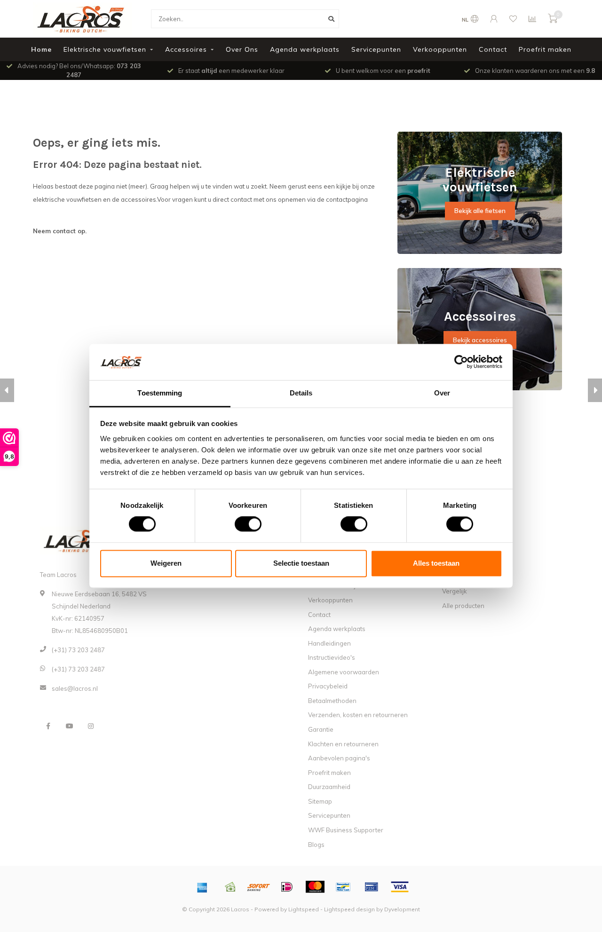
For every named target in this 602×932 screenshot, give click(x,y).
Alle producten (463, 605)
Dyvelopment (402, 909)
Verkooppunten (440, 49)
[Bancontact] (343, 887)
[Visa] (400, 887)
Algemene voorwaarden (343, 672)
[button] (7, 390)
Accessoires (186, 49)
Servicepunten (376, 49)
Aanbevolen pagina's (339, 758)
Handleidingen (329, 643)
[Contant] (230, 887)
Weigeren (166, 563)
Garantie (320, 729)
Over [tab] (442, 393)
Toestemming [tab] (159, 393)
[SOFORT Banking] (258, 887)
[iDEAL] (287, 887)
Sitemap (320, 801)
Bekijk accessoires (480, 340)
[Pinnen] (371, 887)
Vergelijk (454, 591)
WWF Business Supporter (345, 830)
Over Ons (242, 49)
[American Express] (202, 887)
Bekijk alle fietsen (480, 210)
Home (41, 49)
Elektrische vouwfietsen (104, 49)
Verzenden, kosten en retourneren (358, 715)
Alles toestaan (436, 563)
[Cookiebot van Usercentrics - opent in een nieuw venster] (461, 362)
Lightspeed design (349, 909)
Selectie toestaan (301, 563)
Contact (493, 49)
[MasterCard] (315, 887)
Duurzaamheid (329, 786)
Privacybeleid (328, 686)
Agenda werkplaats (305, 49)
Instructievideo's (331, 657)
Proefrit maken (545, 49)
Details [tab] (301, 393)
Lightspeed (303, 909)
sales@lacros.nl (75, 688)
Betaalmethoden (332, 700)
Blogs (316, 844)
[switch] (240, 524)
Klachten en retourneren (343, 744)
